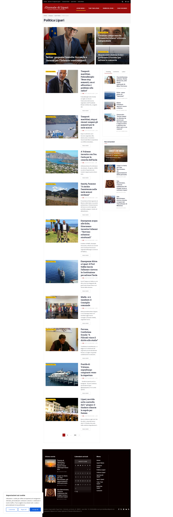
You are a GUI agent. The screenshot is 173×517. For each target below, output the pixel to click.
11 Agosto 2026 (90, 93)
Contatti (99, 490)
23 (90, 481)
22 (87, 481)
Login (127, 1)
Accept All (35, 509)
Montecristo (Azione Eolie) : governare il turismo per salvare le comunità (111, 57)
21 (85, 481)
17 (75, 481)
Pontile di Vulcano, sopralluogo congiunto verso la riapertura (88, 370)
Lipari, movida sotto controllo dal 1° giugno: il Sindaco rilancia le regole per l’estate (88, 406)
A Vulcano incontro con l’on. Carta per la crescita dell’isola (89, 155)
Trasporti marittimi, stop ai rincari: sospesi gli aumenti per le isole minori (89, 122)
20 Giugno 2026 (90, 278)
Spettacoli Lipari (100, 476)
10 (75, 477)
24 (75, 484)
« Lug (76, 491)
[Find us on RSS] (128, 509)
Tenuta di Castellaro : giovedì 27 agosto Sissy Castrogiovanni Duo (114, 155)
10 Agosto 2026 (90, 130)
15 (87, 477)
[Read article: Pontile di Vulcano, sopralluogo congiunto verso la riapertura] (62, 374)
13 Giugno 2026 (90, 308)
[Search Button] (122, 1)
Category (50, 15)
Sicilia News (81, 1)
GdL (48, 64)
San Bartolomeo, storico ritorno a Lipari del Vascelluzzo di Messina (122, 201)
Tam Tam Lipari (93, 8)
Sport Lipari (100, 479)
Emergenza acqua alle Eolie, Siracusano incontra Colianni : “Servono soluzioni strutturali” (89, 229)
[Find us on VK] (126, 509)
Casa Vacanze (122, 8)
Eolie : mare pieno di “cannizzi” (121, 94)
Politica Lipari (65, 15)
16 (90, 477)
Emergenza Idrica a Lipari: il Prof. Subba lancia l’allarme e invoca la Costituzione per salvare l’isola (89, 268)
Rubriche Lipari (108, 8)
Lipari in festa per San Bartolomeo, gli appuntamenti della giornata (62, 479)
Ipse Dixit (73, 1)
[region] (23, 502)
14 (85, 477)
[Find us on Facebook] (118, 509)
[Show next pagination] (79, 435)
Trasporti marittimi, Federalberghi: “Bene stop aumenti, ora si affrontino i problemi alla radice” (88, 81)
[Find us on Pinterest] (123, 509)
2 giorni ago (54, 64)
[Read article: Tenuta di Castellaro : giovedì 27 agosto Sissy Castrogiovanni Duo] (50, 463)
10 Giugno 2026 (90, 378)
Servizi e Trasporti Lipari (54, 1)
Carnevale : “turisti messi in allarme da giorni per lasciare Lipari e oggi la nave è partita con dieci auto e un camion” (122, 122)
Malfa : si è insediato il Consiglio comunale (86, 301)
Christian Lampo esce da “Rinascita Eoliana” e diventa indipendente (112, 38)
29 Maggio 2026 (90, 416)
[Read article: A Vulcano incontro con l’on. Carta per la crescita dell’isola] (62, 161)
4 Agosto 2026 (90, 162)
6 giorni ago (102, 64)
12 (80, 477)
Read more (86, 110)
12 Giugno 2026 (90, 343)
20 (82, 481)
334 (75, 435)
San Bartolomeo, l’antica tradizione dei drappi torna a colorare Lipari (122, 185)
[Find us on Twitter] (121, 509)
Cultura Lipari (101, 472)
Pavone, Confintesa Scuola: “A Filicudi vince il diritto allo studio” (89, 335)
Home (45, 1)
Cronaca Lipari (99, 466)
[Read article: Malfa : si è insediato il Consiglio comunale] (62, 307)
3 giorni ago (102, 44)
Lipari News (80, 8)
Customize (12, 509)
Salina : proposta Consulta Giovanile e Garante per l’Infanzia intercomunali (66, 59)
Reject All (23, 509)
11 (78, 477)
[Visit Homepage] (56, 8)
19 (80, 481)
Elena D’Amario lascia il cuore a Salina (122, 105)
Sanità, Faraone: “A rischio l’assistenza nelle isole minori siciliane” (89, 189)
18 (78, 481)
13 (82, 477)
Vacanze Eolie (65, 1)
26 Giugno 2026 (90, 240)
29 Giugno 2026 (90, 197)
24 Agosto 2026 (111, 160)
